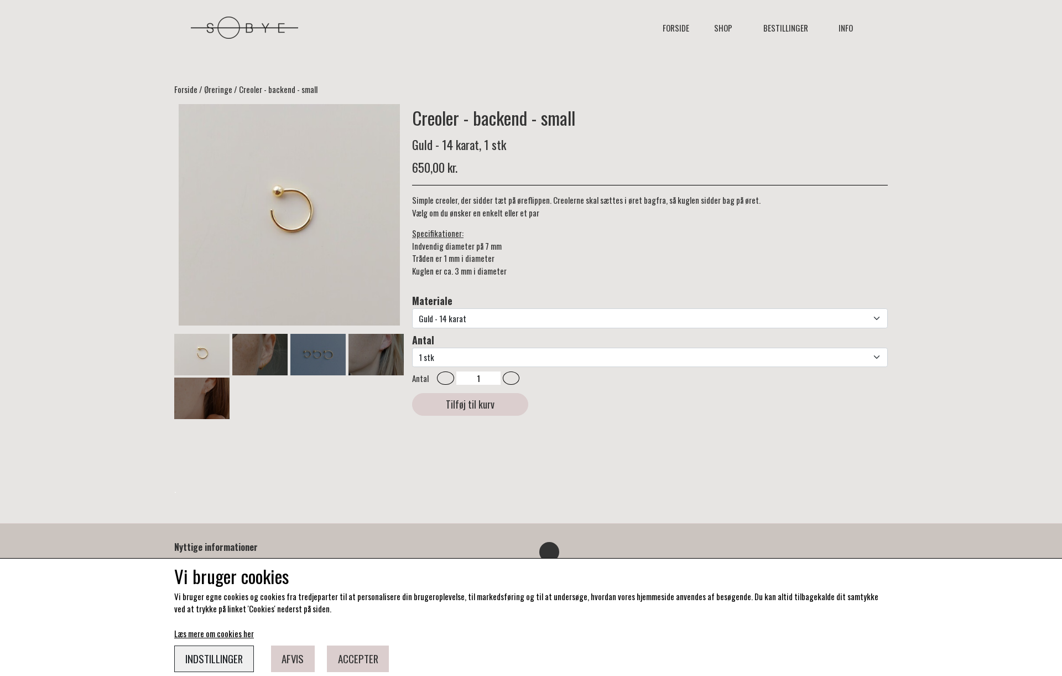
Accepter (358, 658)
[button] (445, 378)
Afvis (293, 658)
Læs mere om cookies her (214, 633)
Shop (723, 28)
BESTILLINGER (785, 28)
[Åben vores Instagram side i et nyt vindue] (549, 552)
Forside (676, 28)
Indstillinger (214, 658)
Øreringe (218, 89)
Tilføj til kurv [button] (470, 404)
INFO (846, 28)
